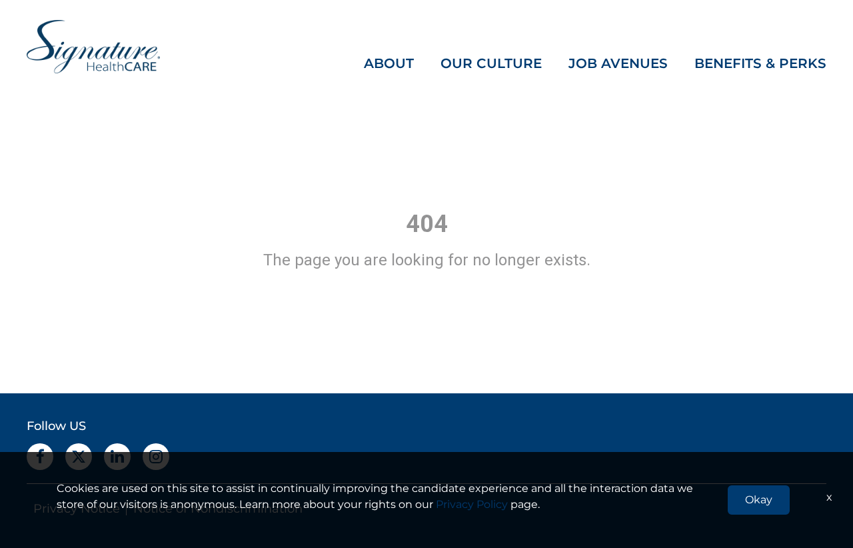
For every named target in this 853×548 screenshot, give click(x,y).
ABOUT (389, 63)
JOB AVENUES (618, 63)
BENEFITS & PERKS (760, 63)
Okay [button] (758, 499)
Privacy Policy (472, 504)
